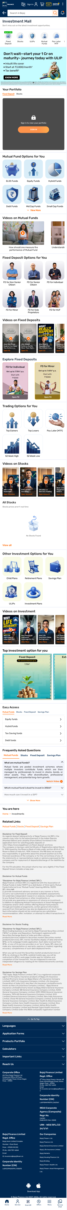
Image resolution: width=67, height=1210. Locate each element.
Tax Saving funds (13, 733)
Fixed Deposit (8, 94)
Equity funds (11, 719)
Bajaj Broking (45, 1161)
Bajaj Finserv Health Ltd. (49, 1165)
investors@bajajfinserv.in (14, 1156)
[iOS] (38, 1186)
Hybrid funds (11, 726)
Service (17, 1205)
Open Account (11, 77)
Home (7, 1205)
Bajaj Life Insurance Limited (50, 1150)
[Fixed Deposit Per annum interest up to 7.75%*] (27, 699)
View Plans (8, 642)
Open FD (7, 351)
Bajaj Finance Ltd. (46, 1142)
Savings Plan (43, 712)
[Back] (4, 13)
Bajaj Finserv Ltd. (46, 1138)
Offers (37, 1205)
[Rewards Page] (54, 4)
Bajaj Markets (45, 1153)
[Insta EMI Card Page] (46, 4)
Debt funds (10, 740)
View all (7, 545)
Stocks (19, 94)
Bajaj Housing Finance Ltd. (49, 1157)
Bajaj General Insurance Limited (51, 1146)
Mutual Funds (8, 712)
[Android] (28, 1186)
